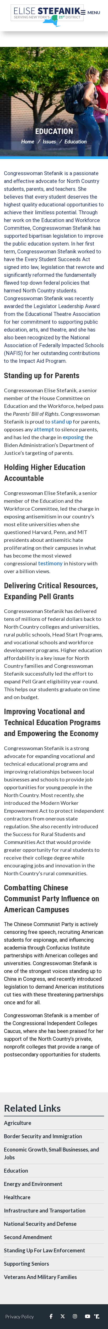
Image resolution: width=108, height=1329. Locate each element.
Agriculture (17, 1123)
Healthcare (17, 1197)
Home (27, 141)
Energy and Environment (33, 1184)
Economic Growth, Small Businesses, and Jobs (51, 1153)
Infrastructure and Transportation (44, 1210)
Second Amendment (28, 1237)
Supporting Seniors (26, 1263)
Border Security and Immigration (43, 1136)
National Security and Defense (40, 1224)
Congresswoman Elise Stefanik (47, 16)
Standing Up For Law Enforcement (44, 1250)
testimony (50, 563)
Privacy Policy (19, 1316)
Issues (49, 141)
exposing (73, 437)
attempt (44, 429)
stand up (61, 421)
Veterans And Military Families (40, 1277)
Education (54, 131)
